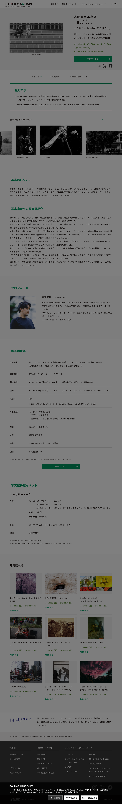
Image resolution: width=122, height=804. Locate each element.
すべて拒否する (71, 798)
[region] (61, 793)
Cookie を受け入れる (89, 798)
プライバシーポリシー (72, 792)
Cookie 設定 (55, 798)
